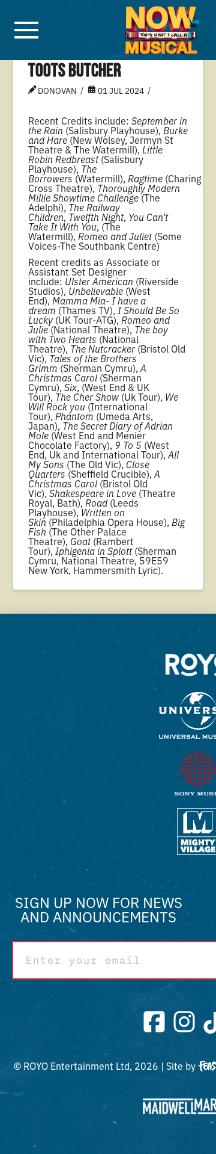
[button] (26, 30)
